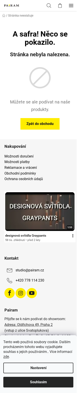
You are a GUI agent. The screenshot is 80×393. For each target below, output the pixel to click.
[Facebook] (9, 293)
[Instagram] (21, 293)
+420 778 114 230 (30, 280)
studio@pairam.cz (30, 270)
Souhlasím (38, 382)
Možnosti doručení (19, 156)
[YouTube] (32, 293)
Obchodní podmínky (20, 173)
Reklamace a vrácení (20, 168)
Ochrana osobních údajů (23, 179)
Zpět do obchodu (40, 124)
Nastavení (38, 368)
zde (6, 356)
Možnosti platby (17, 162)
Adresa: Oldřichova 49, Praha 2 (28, 325)
